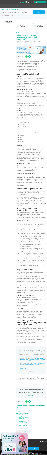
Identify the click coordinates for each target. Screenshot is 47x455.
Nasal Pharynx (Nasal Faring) (8, 22)
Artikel (23, 5)
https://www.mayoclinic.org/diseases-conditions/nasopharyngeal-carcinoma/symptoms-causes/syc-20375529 (32, 359)
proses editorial (24, 355)
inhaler (35, 341)
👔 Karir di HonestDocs (36, 453)
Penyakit (3, 5)
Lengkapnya (31, 371)
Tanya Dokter (19, 5)
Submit (33, 448)
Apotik (15, 5)
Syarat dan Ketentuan (27, 453)
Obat (6, 5)
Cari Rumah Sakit (10, 5)
